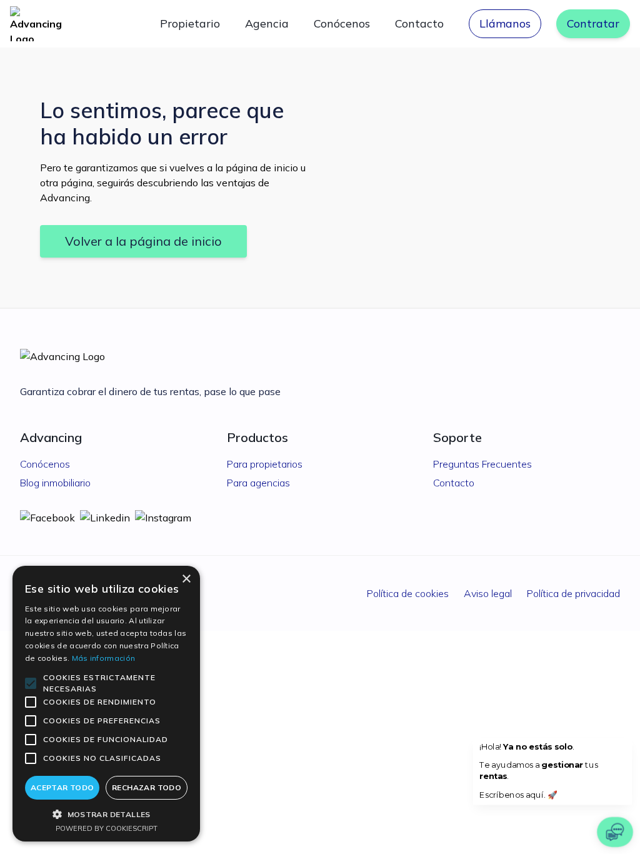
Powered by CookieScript (107, 828)
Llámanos (505, 23)
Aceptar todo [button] (62, 787)
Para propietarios (264, 464)
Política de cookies (408, 593)
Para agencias (258, 482)
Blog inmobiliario (55, 482)
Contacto (419, 23)
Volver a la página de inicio (143, 241)
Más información (104, 658)
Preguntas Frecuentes (482, 464)
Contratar (593, 23)
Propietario (190, 23)
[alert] (106, 703)
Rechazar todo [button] (146, 787)
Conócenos (342, 23)
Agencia (267, 23)
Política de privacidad (573, 593)
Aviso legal (488, 593)
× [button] (186, 579)
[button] (106, 814)
